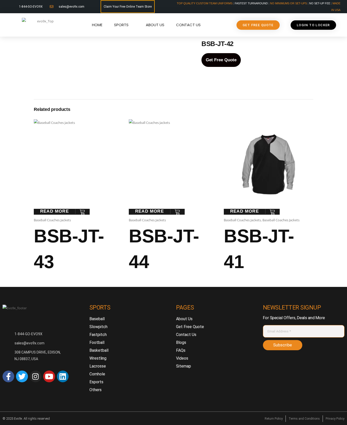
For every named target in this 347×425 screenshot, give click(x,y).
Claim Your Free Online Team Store (128, 6)
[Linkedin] (63, 376)
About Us (155, 24)
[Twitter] (22, 376)
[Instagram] (35, 376)
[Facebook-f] (8, 376)
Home (97, 24)
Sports (121, 24)
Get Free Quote (221, 59)
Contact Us (188, 24)
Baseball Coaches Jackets (52, 220)
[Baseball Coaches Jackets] (78, 59)
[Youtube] (49, 376)
